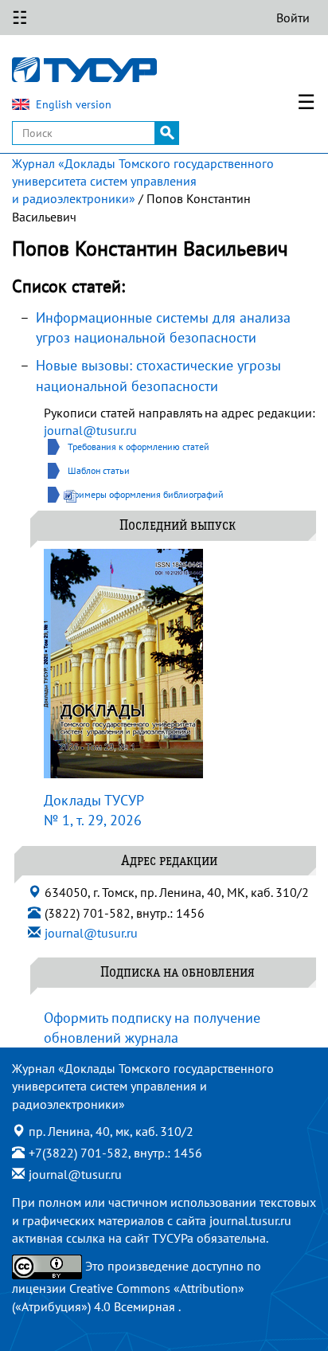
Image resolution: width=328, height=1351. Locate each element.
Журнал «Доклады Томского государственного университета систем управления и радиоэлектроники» (143, 181)
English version (73, 104)
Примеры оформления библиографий (146, 494)
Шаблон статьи (99, 470)
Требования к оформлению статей (138, 446)
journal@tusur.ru (90, 430)
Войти (293, 17)
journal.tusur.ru (250, 1220)
